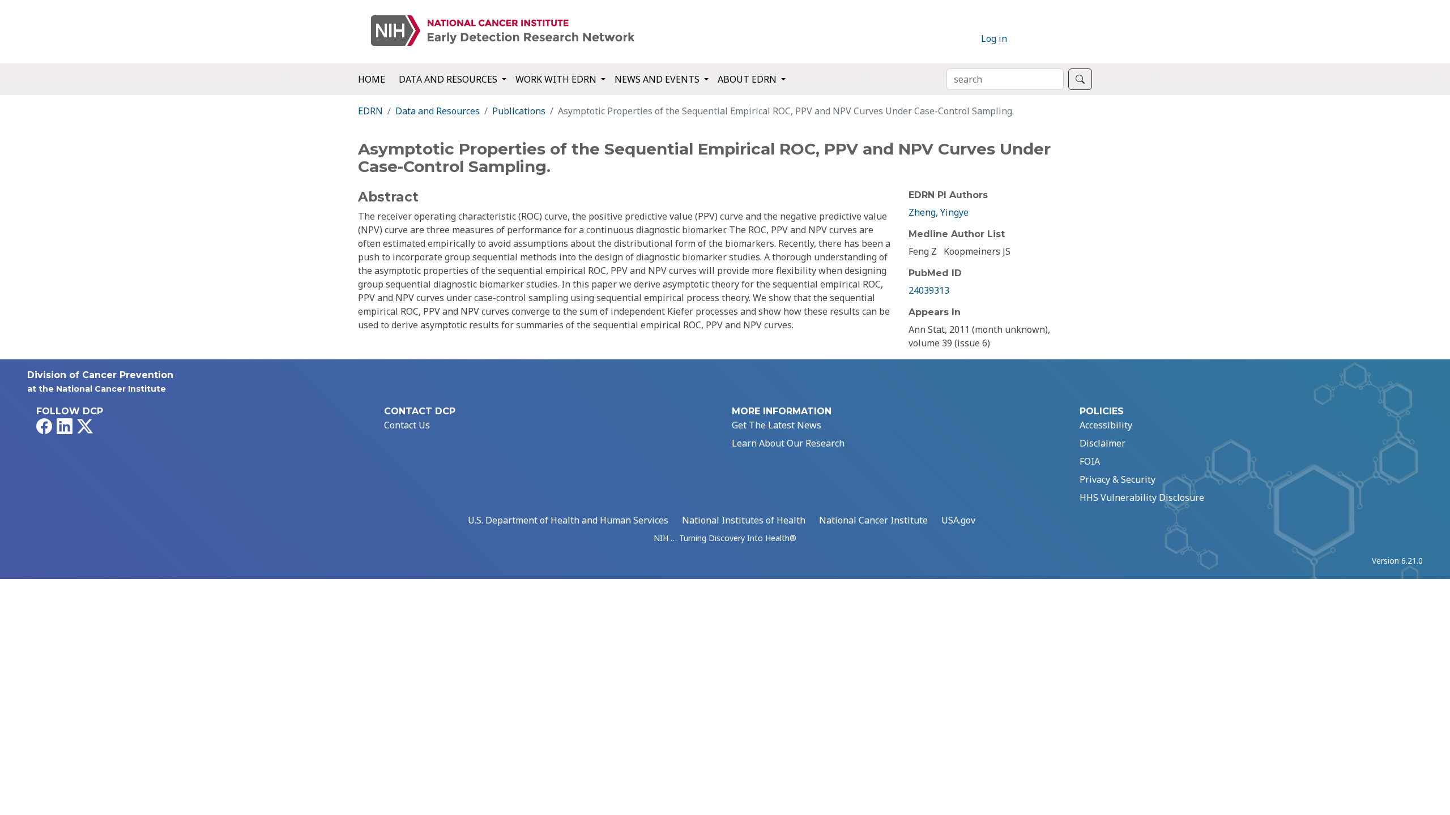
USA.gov (958, 520)
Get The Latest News (776, 425)
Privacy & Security (1117, 479)
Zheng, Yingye (939, 212)
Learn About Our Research (788, 443)
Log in (994, 38)
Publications (518, 111)
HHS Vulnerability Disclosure (1142, 497)
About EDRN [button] (748, 79)
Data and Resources (437, 111)
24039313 (929, 290)
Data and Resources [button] (449, 79)
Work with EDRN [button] (557, 79)
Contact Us (407, 425)
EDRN (370, 111)
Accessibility (1106, 425)
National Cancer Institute (873, 520)
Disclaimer (1102, 443)
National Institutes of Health (743, 520)
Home (371, 79)
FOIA (1090, 461)
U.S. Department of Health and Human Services (568, 520)
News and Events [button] (658, 79)
